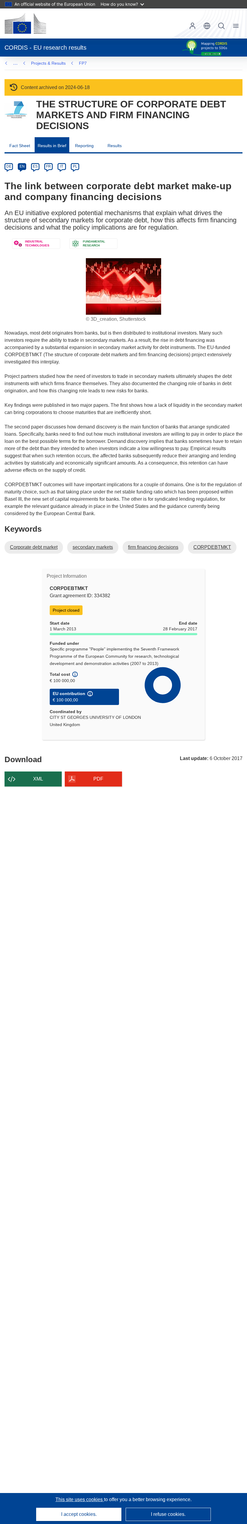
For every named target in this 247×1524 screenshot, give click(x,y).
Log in (192, 25)
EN (22, 166)
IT (61, 166)
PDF (98, 778)
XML (38, 778)
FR (48, 166)
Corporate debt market (34, 547)
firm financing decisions (153, 547)
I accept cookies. (79, 1514)
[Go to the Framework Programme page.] (16, 110)
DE (8, 166)
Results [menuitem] (115, 145)
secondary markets (93, 547)
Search (221, 25)
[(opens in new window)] (25, 23)
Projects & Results (48, 63)
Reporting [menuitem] (84, 145)
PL (75, 166)
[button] (207, 25)
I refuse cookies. (168, 1514)
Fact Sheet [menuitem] (19, 145)
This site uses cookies (79, 1499)
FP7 (83, 63)
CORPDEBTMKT (212, 547)
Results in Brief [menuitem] (52, 145)
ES (35, 166)
